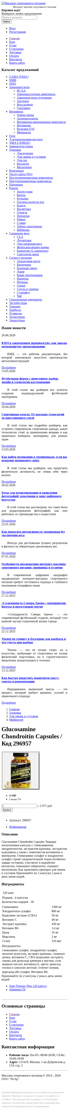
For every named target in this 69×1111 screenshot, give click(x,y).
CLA (20, 236)
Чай (19, 296)
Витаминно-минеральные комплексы (41, 122)
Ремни (21, 219)
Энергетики (17, 320)
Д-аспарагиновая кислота (26, 139)
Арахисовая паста (28, 261)
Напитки (23, 278)
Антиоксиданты (27, 118)
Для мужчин (25, 153)
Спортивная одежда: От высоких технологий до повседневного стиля (33, 416)
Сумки (21, 223)
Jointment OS (17, 989)
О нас (13, 45)
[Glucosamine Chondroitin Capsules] (21, 789)
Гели (12, 135)
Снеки (21, 285)
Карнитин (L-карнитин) (32, 250)
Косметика (24, 209)
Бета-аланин (25, 104)
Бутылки (22, 198)
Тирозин (15, 306)
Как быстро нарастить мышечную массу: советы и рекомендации (30, 679)
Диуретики (24, 240)
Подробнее (9, 367)
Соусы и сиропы (28, 289)
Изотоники (16, 170)
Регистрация (17, 31)
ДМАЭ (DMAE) (19, 142)
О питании (16, 48)
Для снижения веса (29, 243)
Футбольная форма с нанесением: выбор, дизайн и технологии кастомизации (30, 380)
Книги (21, 205)
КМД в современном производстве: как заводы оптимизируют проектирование (34, 344)
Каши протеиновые (30, 275)
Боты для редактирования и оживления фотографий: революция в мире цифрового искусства (32, 496)
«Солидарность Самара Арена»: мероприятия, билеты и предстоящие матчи (34, 604)
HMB (12, 80)
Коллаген (23, 163)
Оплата (14, 55)
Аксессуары (25, 191)
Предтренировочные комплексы (30, 181)
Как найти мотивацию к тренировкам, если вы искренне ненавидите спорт (34, 458)
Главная (14, 38)
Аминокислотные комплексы (36, 94)
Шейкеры (23, 229)
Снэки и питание (20, 257)
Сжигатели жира (28, 254)
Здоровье (15, 149)
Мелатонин (24, 167)
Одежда (22, 212)
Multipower (16, 719)
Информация (17, 826)
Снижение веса (19, 233)
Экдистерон (17, 317)
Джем (20, 271)
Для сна (22, 160)
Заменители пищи (21, 146)
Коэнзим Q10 (25, 129)
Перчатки (23, 216)
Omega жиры (25, 115)
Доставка (15, 52)
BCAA (21, 90)
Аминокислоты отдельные (34, 97)
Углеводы (15, 313)
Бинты (21, 195)
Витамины (16, 111)
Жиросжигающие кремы (33, 247)
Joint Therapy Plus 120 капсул (28, 986)
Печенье (22, 282)
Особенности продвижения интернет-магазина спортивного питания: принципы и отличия (34, 565)
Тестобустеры (18, 303)
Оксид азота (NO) (20, 174)
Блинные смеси (27, 268)
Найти (6, 21)
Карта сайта (17, 62)
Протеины (16, 184)
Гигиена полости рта (30, 202)
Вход (12, 28)
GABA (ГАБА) (18, 76)
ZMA (12, 83)
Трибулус (15, 310)
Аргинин (23, 101)
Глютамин (23, 108)
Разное (13, 188)
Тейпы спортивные (29, 226)
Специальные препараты (25, 299)
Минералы (24, 132)
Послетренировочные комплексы (31, 177)
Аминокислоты (19, 87)
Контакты (15, 59)
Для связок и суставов (31, 156)
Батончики (24, 264)
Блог (12, 42)
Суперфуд (23, 292)
